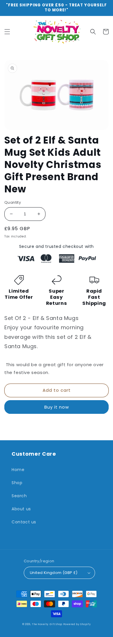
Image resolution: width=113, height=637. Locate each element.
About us (21, 509)
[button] (7, 31)
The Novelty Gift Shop (47, 624)
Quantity (12, 202)
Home (18, 470)
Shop (17, 483)
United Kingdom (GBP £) (54, 572)
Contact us (24, 522)
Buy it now (56, 407)
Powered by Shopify (77, 624)
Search (19, 496)
